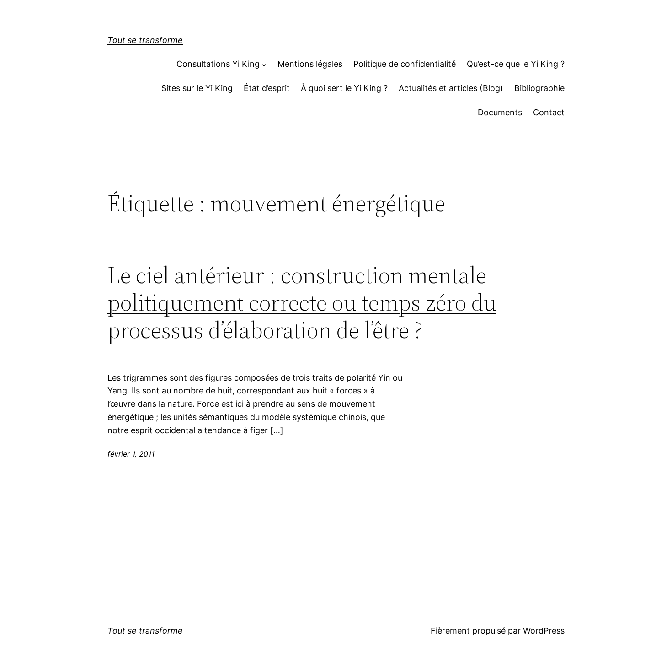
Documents (500, 112)
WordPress (544, 630)
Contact (549, 112)
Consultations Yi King (218, 64)
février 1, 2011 (131, 453)
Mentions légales (309, 64)
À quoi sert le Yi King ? (344, 88)
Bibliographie (539, 88)
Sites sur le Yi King (197, 88)
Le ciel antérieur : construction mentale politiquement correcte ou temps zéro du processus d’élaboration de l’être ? (301, 302)
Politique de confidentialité (404, 64)
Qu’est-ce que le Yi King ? (516, 64)
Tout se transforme (145, 40)
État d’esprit (267, 88)
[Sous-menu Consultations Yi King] (264, 64)
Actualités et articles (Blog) (451, 88)
